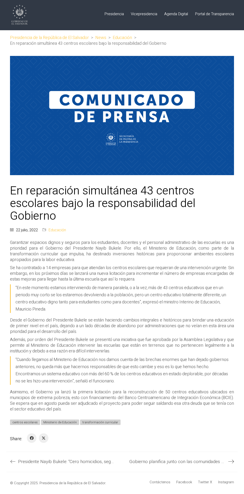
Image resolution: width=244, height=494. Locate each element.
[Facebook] (31, 438)
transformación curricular (100, 422)
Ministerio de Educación (60, 422)
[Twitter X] (43, 438)
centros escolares (25, 422)
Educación (57, 230)
